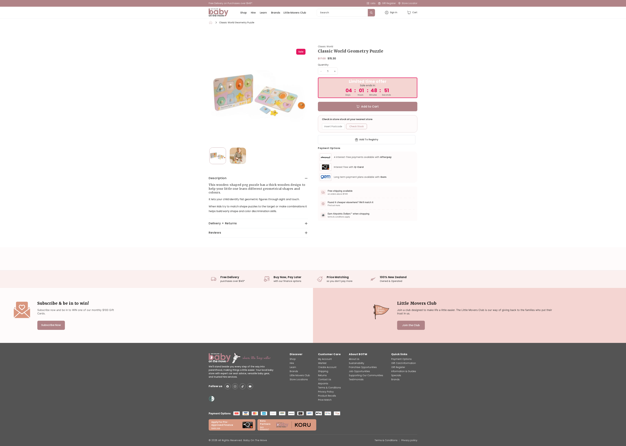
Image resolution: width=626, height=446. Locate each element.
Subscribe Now (51, 325)
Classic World (325, 46)
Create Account (327, 367)
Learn (263, 12)
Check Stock (356, 126)
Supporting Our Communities (366, 375)
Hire (253, 12)
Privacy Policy (326, 391)
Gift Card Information (403, 363)
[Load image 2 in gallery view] (238, 156)
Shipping (323, 371)
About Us (354, 359)
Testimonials (356, 379)
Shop (243, 12)
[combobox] (346, 12)
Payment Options (401, 359)
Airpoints (323, 383)
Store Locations (299, 379)
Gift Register (398, 367)
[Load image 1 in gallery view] (217, 156)
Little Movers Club (294, 12)
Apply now (215, 428)
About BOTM (358, 354)
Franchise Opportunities (363, 367)
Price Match (325, 399)
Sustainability (356, 363)
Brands (275, 12)
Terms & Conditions (329, 387)
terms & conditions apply (339, 216)
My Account (325, 359)
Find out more (334, 205)
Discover (296, 354)
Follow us (215, 386)
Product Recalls (327, 395)
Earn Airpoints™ (264, 428)
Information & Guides (403, 371)
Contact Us (324, 379)
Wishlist (322, 363)
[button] (412, 12)
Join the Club (411, 325)
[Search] (371, 12)
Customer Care (329, 354)
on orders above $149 (338, 194)
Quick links (399, 354)
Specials (396, 375)
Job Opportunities (359, 371)
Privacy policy (409, 440)
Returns (322, 375)
